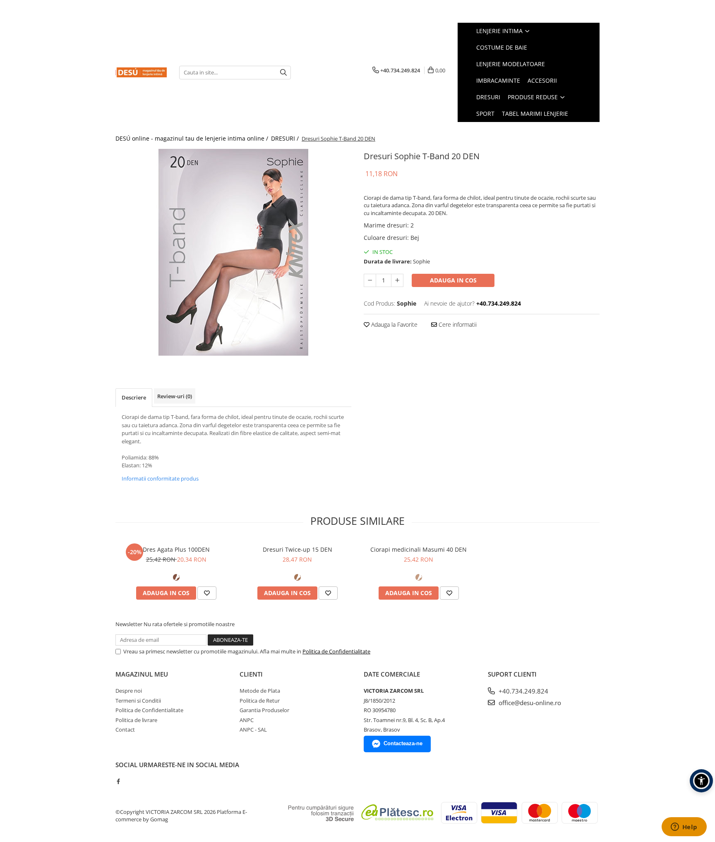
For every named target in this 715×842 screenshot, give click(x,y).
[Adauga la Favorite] (206, 593)
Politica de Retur (260, 700)
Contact (125, 729)
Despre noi (128, 690)
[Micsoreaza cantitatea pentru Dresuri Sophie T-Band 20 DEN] (370, 280)
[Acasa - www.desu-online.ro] (141, 72)
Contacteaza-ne (403, 743)
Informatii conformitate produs (160, 478)
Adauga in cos (453, 280)
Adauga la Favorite (393, 324)
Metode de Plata (260, 690)
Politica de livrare (136, 720)
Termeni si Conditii (138, 700)
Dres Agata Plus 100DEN (176, 549)
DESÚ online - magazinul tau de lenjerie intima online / (192, 138)
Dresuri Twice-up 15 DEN (297, 549)
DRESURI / (285, 138)
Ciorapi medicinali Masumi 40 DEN (418, 549)
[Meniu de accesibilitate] (701, 780)
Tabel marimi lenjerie (535, 113)
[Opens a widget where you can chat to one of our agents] (684, 827)
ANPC (247, 720)
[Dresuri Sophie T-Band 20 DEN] (233, 252)
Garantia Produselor (264, 710)
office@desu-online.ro (529, 702)
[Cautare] (283, 72)
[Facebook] (118, 781)
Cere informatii (457, 324)
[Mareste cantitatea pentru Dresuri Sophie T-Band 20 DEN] (397, 280)
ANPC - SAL (253, 729)
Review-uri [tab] (174, 396)
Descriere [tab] (134, 397)
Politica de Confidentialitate (336, 651)
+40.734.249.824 (522, 691)
